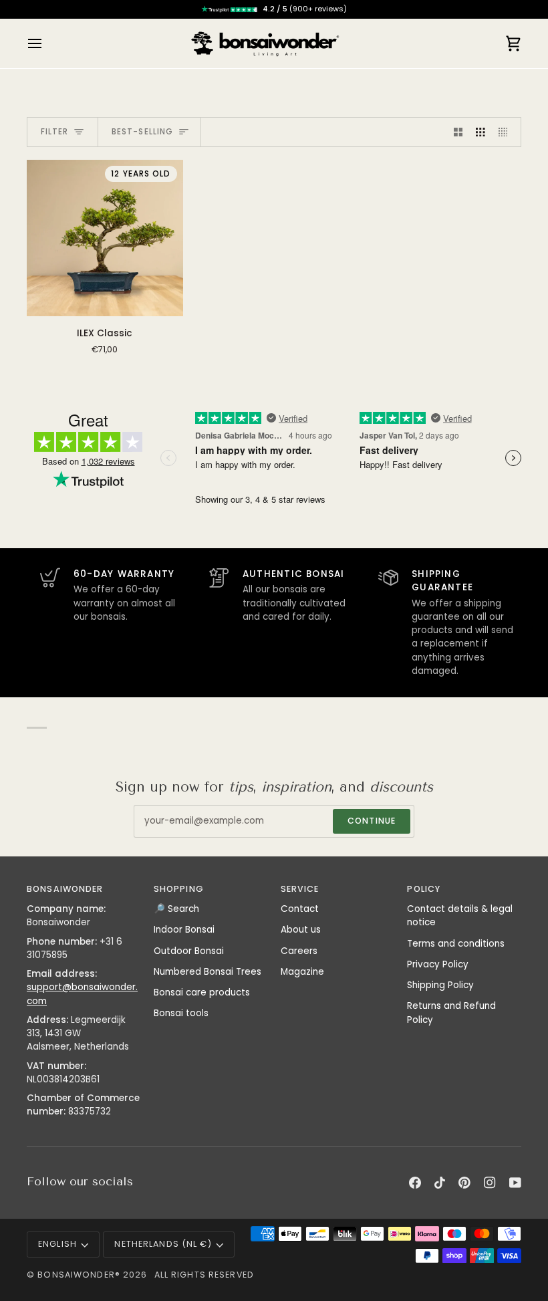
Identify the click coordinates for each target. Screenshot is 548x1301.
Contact (300, 909)
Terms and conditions (456, 943)
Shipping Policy (440, 985)
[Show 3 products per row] (480, 132)
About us (301, 929)
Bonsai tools (181, 1013)
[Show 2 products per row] (458, 132)
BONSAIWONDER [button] (65, 889)
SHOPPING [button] (179, 889)
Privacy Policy (437, 964)
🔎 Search (176, 909)
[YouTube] (515, 1183)
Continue (372, 820)
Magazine (302, 971)
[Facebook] (415, 1183)
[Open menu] (47, 43)
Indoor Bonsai (184, 929)
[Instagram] (490, 1183)
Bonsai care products (202, 992)
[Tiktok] (439, 1183)
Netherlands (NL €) (162, 1244)
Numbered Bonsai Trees (207, 971)
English (57, 1244)
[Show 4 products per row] (506, 132)
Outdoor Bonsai (189, 951)
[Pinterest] (464, 1183)
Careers (299, 951)
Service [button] (300, 889)
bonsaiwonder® (78, 1274)
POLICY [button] (423, 889)
